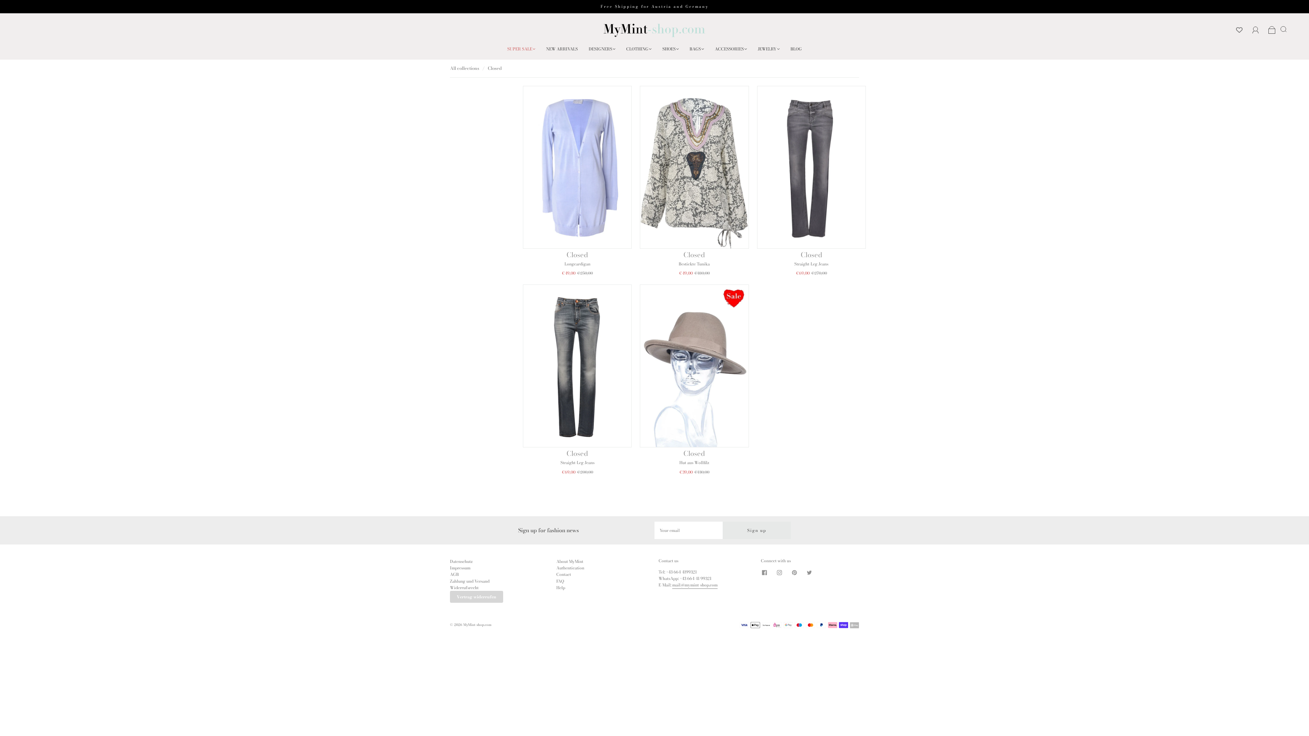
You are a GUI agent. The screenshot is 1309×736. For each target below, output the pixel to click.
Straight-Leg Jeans (811, 264)
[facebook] (764, 572)
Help (560, 587)
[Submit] (1284, 28)
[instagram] (779, 572)
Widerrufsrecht (464, 587)
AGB (454, 574)
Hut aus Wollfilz (694, 462)
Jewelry (767, 48)
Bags (695, 48)
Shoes (669, 48)
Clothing (637, 48)
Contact (563, 574)
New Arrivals (562, 48)
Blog (796, 48)
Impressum (460, 568)
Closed (577, 254)
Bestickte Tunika (694, 264)
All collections (464, 68)
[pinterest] (794, 572)
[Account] (1256, 30)
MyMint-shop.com (477, 624)
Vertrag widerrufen (476, 597)
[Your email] (688, 530)
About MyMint (569, 561)
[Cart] (1272, 30)
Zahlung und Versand (470, 581)
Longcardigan (577, 264)
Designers (600, 48)
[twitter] (809, 572)
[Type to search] (1282, 28)
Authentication (570, 568)
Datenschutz (461, 561)
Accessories (729, 48)
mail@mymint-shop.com (695, 585)
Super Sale (519, 48)
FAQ (560, 581)
